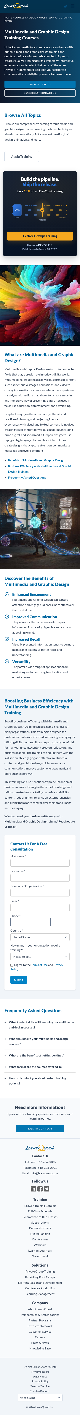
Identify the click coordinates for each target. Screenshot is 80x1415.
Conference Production (40, 1288)
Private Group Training (40, 1271)
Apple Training (21, 156)
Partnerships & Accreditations (40, 1314)
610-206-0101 (47, 1167)
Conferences (40, 1239)
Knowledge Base (40, 1348)
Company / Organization (27, 886)
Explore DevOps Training (40, 236)
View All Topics (40, 84)
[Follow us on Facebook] (40, 1188)
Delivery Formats (40, 1228)
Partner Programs (40, 1320)
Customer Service (40, 1331)
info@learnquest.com (44, 1173)
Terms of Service (40, 1386)
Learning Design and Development (40, 1282)
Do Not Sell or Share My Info (40, 1366)
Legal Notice (40, 1376)
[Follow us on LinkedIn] (33, 1188)
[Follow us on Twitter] (46, 1188)
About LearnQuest (40, 1309)
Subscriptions (40, 1222)
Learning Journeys (40, 1250)
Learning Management (40, 1293)
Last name (17, 871)
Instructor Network (40, 1326)
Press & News (40, 1342)
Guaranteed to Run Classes (40, 1217)
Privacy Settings (40, 1371)
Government (40, 1256)
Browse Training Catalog (40, 1205)
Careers (40, 1337)
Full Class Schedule (40, 1211)
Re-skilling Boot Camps (40, 1277)
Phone (15, 916)
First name (18, 856)
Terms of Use (39, 964)
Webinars (40, 1245)
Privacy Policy (40, 1381)
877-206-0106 (46, 1162)
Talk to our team (40, 1128)
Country (16, 930)
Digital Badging (40, 1233)
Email (14, 901)
